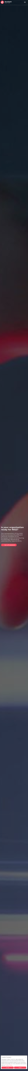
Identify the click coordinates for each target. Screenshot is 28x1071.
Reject (20, 1067)
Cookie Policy (8, 1065)
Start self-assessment (9, 545)
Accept (7, 1067)
